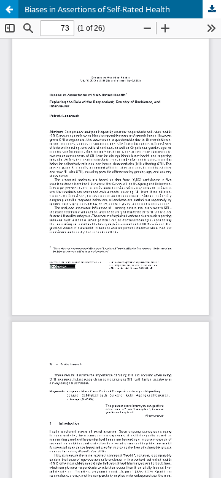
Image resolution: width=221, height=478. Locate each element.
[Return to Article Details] (9, 9)
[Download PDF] (212, 9)
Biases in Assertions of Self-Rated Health (97, 9)
